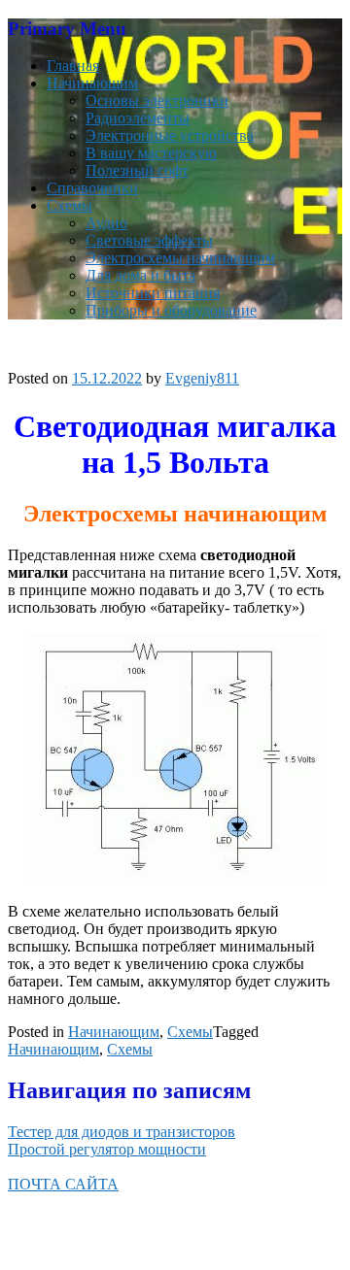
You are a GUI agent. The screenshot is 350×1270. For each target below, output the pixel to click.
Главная (73, 65)
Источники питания (153, 292)
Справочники (92, 188)
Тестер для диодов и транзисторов (121, 1131)
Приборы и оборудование (171, 310)
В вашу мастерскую (151, 153)
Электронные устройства (170, 135)
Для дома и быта (140, 275)
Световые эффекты (149, 240)
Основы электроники (157, 100)
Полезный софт (137, 170)
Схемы (69, 205)
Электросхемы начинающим (180, 258)
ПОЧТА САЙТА (63, 1184)
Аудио (106, 223)
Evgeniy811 (202, 378)
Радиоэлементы (138, 118)
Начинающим (92, 83)
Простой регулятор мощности (107, 1149)
